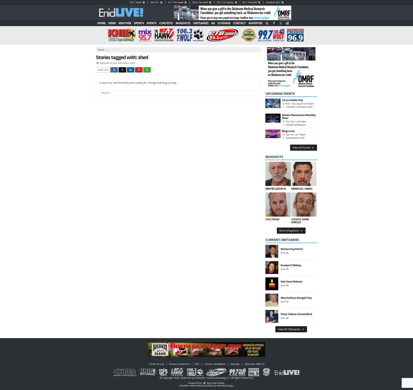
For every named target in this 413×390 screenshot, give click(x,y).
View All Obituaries (289, 329)
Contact (239, 23)
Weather (125, 23)
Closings (223, 23)
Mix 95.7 (155, 2)
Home (101, 23)
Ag (213, 23)
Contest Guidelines (214, 364)
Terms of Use (156, 364)
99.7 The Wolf (250, 2)
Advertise (255, 23)
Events (151, 23)
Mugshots (183, 23)
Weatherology (225, 385)
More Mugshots (289, 230)
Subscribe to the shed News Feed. (117, 62)
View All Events (301, 147)
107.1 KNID (136, 2)
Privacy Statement (179, 364)
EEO (197, 364)
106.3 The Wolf (200, 2)
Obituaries (200, 23)
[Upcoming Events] (273, 105)
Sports (139, 23)
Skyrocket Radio (215, 383)
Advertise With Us (254, 364)
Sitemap (234, 364)
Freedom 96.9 (273, 2)
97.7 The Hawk (176, 2)
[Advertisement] (232, 13)
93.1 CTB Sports (225, 2)
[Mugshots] (278, 174)
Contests (166, 23)
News (112, 23)
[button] (267, 23)
